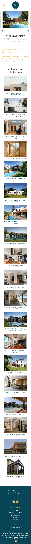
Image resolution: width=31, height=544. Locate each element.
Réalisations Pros (15, 514)
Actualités (15, 517)
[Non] (29, 536)
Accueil (15, 510)
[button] (3, 31)
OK (16, 541)
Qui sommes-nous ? (15, 515)
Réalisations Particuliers (15, 512)
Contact (15, 519)
